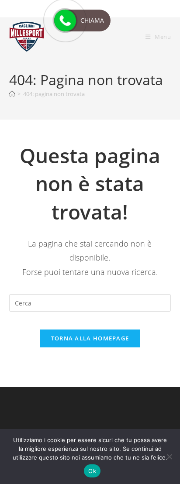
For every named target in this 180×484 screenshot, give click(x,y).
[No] (169, 456)
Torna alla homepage (90, 338)
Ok (92, 470)
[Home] (12, 94)
